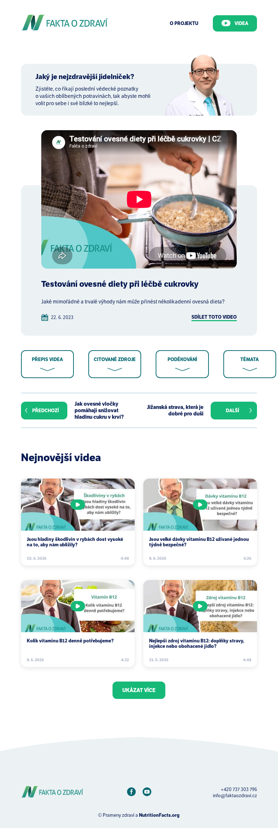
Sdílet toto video (214, 317)
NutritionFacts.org (159, 815)
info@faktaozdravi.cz (235, 795)
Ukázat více (139, 690)
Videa (241, 23)
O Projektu (184, 23)
